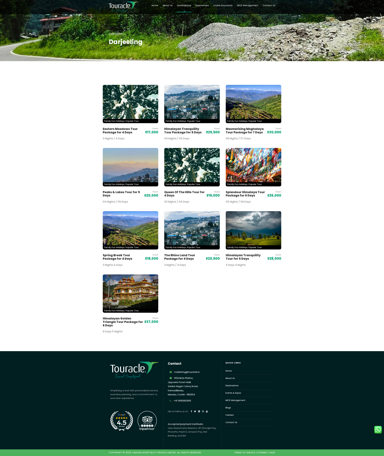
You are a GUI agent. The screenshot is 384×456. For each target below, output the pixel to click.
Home (155, 5)
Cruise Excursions (223, 5)
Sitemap (262, 452)
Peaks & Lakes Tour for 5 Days (121, 194)
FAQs (272, 452)
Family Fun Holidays (114, 121)
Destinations (184, 5)
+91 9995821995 (182, 400)
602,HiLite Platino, (183, 378)
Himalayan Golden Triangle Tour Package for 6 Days (123, 321)
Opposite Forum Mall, (179, 382)
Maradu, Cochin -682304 (181, 394)
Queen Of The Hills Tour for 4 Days (184, 194)
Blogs (228, 407)
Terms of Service (244, 452)
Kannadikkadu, (176, 390)
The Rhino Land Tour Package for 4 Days (179, 257)
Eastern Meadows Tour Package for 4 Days (120, 130)
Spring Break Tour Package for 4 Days (117, 257)
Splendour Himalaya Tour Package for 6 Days (245, 194)
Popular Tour (132, 121)
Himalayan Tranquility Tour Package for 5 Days (183, 130)
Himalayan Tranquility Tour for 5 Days (243, 257)
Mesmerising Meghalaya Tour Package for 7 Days (245, 130)
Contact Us (269, 5)
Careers (229, 414)
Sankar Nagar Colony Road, (183, 386)
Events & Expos (233, 392)
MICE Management (247, 5)
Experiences (202, 5)
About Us (168, 5)
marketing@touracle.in (187, 372)
